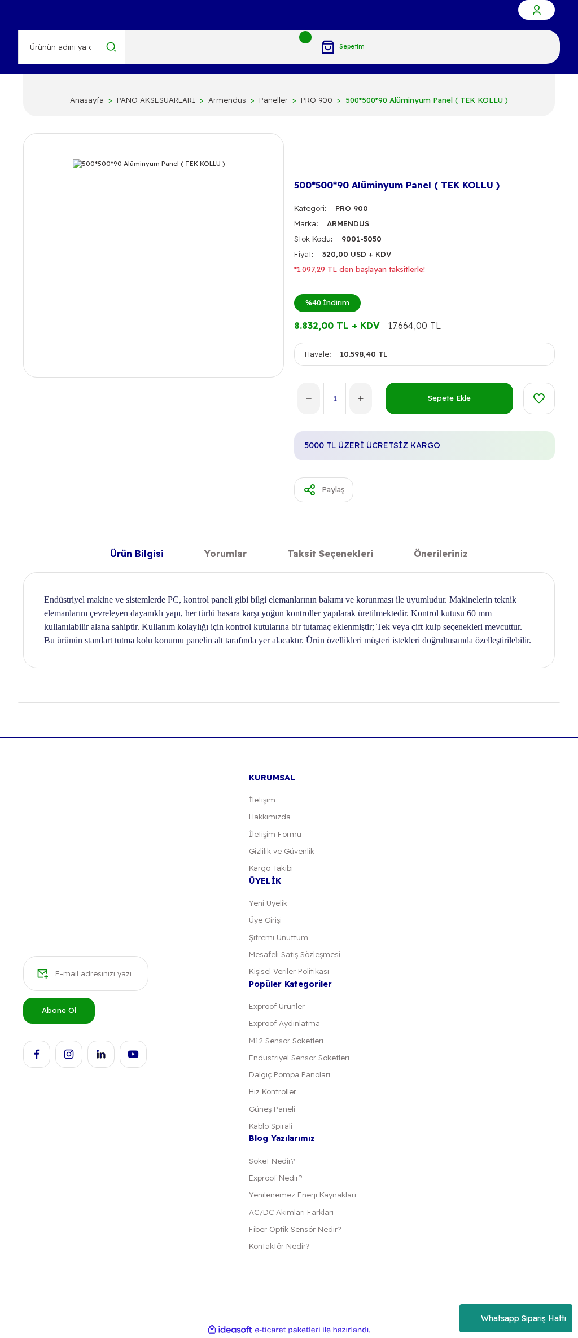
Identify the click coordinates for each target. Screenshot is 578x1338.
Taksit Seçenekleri (330, 554)
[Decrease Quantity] (308, 398)
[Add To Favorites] (539, 398)
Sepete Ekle (449, 397)
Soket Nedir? (272, 1160)
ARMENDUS (348, 223)
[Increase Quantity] (360, 398)
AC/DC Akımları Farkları (291, 1212)
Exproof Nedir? (275, 1177)
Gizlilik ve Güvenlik (281, 851)
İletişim (262, 799)
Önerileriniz (441, 554)
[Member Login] (536, 10)
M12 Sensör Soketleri (286, 1040)
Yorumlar (225, 554)
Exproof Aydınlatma (284, 1023)
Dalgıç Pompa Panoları (289, 1074)
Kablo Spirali (270, 1125)
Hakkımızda (270, 816)
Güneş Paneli (272, 1108)
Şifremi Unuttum (278, 937)
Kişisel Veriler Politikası (289, 971)
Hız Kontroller (272, 1091)
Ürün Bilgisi (137, 554)
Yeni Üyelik (268, 902)
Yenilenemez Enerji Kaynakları (302, 1194)
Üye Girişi (265, 919)
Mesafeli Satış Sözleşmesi (294, 954)
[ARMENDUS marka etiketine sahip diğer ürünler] (312, 157)
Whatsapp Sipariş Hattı (523, 1318)
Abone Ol (59, 1010)
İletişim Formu (275, 834)
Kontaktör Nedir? (279, 1246)
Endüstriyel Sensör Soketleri (299, 1057)
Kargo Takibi (271, 867)
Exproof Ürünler (277, 1006)
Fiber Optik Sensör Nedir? (295, 1229)
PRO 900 (351, 208)
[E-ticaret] (288, 1330)
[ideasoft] (229, 1330)
